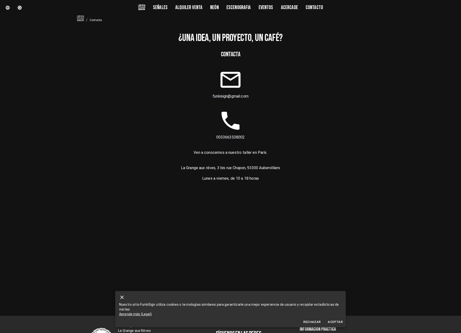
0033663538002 (230, 137)
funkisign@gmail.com (230, 96)
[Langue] (7, 7)
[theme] (19, 7)
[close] (122, 297)
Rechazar (312, 322)
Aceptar (335, 322)
